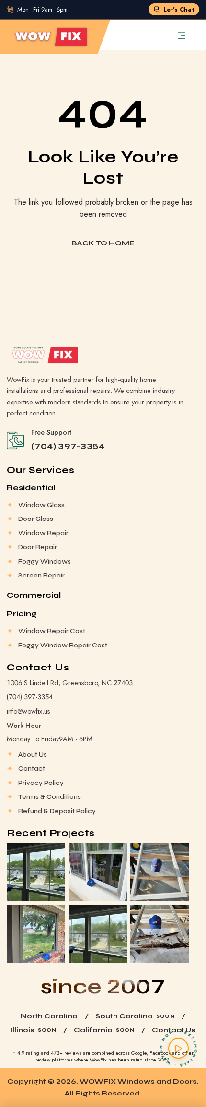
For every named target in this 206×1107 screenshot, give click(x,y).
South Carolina (124, 1016)
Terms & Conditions (49, 797)
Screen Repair (41, 575)
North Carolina (49, 1016)
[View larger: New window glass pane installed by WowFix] (98, 872)
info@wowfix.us (28, 711)
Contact (31, 768)
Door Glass (35, 519)
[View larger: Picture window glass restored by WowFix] (36, 934)
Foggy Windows (44, 561)
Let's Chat (178, 9)
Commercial (34, 595)
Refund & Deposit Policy (57, 811)
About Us (32, 754)
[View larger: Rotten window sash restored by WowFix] (159, 872)
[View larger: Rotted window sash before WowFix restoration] (159, 934)
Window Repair (43, 533)
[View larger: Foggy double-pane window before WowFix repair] (98, 934)
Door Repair (37, 547)
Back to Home (103, 243)
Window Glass (41, 505)
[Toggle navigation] (182, 34)
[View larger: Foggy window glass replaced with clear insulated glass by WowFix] (36, 872)
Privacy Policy (41, 783)
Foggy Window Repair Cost (62, 645)
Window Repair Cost (51, 631)
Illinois (22, 1030)
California (93, 1030)
